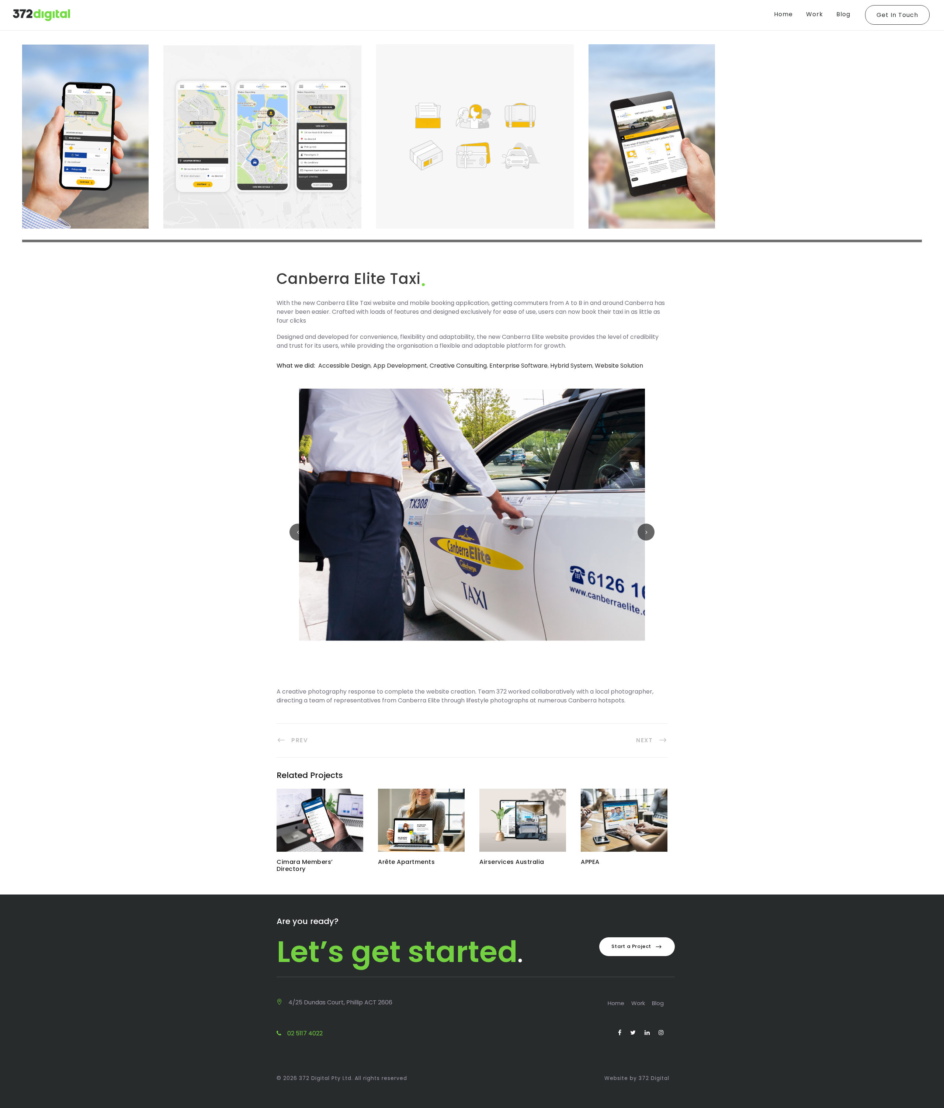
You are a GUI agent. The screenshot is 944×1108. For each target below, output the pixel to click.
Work (814, 14)
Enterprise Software (518, 365)
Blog (843, 14)
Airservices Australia (523, 824)
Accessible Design (344, 365)
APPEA (624, 824)
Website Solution (619, 365)
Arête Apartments (421, 824)
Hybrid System (571, 365)
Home (783, 14)
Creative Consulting (458, 365)
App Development (400, 365)
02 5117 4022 (304, 1033)
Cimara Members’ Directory (319, 824)
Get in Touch (897, 15)
